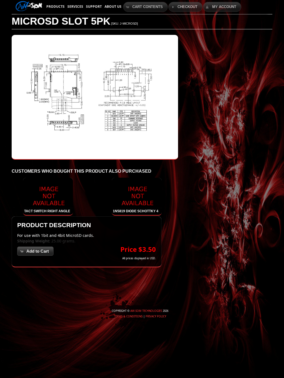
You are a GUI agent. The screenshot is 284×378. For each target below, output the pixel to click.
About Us (113, 6)
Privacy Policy (156, 316)
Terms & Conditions (128, 316)
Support (94, 6)
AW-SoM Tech (28, 5)
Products (55, 6)
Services (75, 6)
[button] (145, 7)
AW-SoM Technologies (146, 311)
